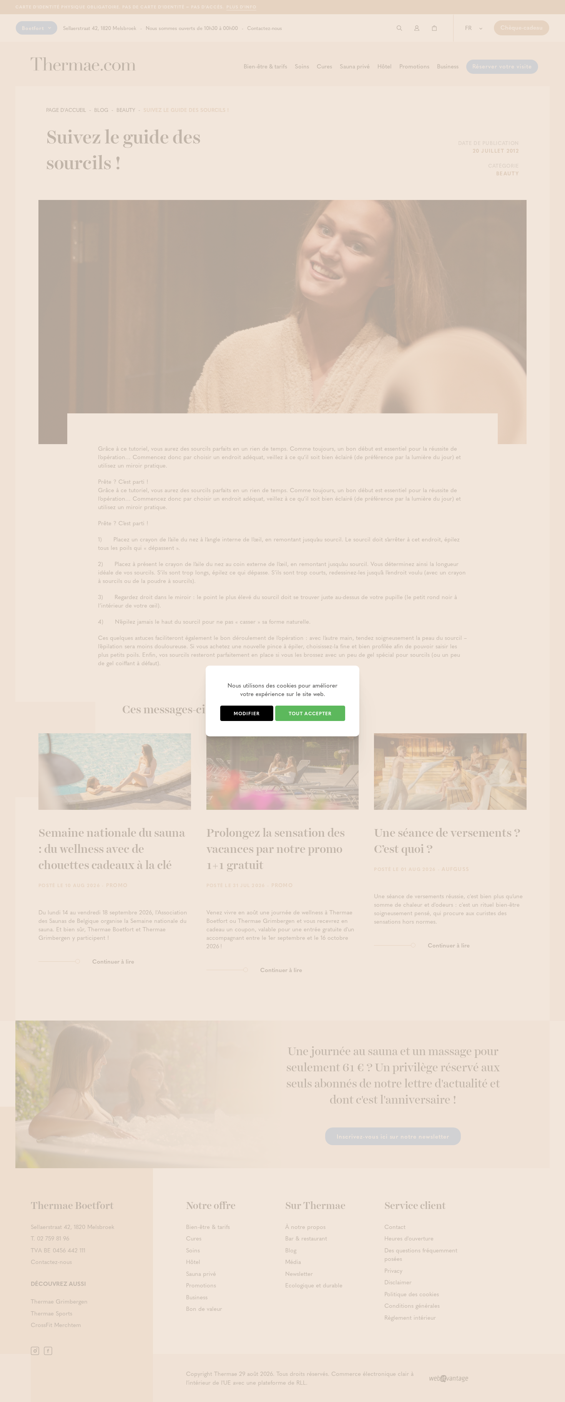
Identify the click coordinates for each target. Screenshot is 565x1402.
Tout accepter (310, 713)
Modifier (247, 713)
